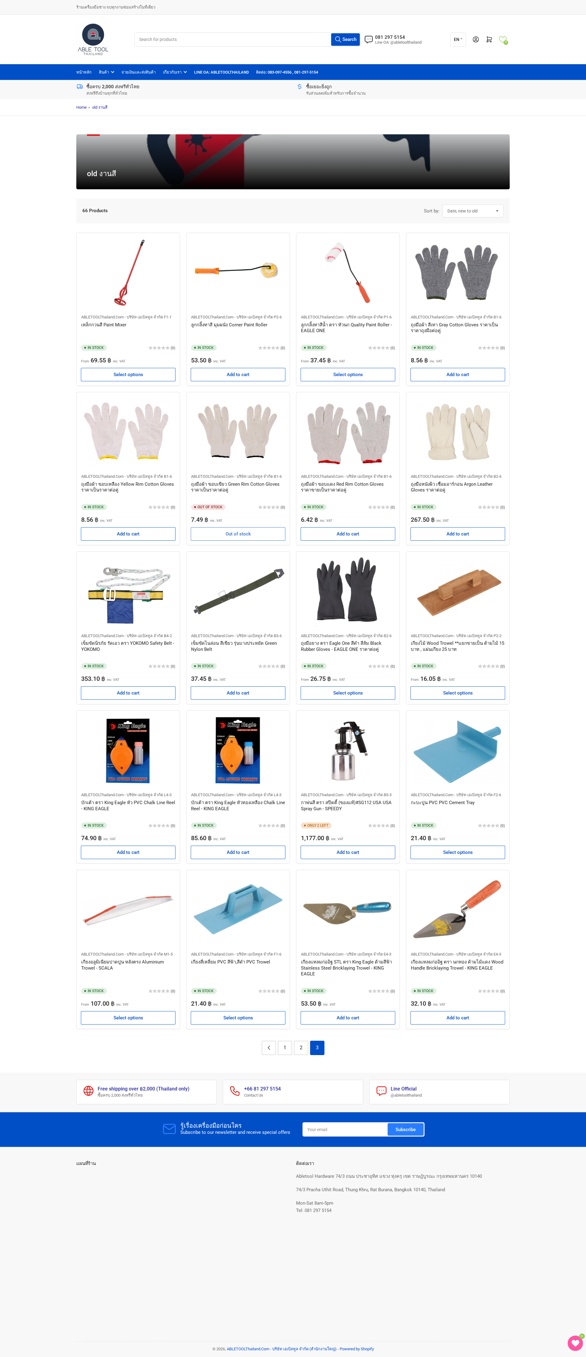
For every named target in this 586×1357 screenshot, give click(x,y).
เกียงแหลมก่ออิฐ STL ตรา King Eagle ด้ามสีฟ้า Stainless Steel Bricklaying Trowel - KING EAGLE (346, 968)
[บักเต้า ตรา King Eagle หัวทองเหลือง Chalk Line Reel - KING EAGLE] (238, 750)
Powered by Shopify (357, 1349)
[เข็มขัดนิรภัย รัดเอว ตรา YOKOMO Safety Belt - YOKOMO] (128, 591)
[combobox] (247, 39)
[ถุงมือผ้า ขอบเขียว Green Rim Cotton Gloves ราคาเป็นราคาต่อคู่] (238, 432)
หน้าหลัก (84, 72)
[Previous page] (268, 1047)
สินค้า (104, 72)
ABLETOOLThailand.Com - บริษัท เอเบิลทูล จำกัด (122, 317)
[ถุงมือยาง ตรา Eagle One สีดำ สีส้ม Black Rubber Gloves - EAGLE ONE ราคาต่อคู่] (348, 591)
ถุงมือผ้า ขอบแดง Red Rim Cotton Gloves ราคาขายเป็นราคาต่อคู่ (342, 487)
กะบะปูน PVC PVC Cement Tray (443, 802)
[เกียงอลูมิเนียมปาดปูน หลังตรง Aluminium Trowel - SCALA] (128, 910)
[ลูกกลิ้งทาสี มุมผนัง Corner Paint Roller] (238, 273)
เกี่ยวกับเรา (172, 72)
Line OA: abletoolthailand (221, 72)
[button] (503, 39)
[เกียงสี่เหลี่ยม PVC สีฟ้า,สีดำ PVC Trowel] (238, 910)
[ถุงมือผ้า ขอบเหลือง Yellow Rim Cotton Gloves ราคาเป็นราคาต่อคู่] (128, 432)
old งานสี (99, 107)
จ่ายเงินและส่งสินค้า (138, 72)
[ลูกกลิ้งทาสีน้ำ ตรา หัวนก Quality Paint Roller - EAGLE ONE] (348, 273)
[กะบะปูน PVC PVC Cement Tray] (458, 750)
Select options (128, 374)
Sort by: (432, 211)
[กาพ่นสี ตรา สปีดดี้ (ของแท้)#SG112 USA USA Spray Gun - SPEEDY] (348, 750)
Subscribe (406, 1129)
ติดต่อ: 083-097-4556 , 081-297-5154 (287, 72)
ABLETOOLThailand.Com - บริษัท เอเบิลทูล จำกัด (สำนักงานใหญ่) (282, 1349)
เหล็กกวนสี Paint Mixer (103, 325)
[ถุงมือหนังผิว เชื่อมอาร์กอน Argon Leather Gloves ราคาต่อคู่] (458, 432)
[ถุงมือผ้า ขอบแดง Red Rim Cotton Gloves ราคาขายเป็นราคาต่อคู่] (348, 432)
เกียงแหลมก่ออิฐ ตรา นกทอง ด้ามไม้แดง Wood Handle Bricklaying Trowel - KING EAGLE (457, 965)
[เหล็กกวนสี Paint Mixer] (128, 273)
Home (81, 107)
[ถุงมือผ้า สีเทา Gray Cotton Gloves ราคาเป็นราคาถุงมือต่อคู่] (458, 273)
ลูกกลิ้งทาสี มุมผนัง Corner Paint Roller (229, 325)
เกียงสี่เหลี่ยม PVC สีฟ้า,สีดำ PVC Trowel (230, 962)
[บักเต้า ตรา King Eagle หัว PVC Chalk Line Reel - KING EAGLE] (128, 750)
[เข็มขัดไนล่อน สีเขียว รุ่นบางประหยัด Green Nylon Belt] (238, 591)
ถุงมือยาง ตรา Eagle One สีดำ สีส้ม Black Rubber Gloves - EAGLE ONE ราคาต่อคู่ (341, 646)
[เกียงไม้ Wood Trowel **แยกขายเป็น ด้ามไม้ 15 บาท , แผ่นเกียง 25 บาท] (458, 591)
